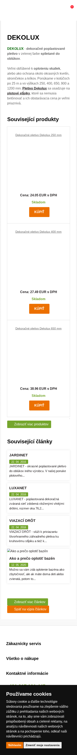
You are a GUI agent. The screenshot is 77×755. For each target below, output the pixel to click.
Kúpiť (39, 212)
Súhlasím (14, 745)
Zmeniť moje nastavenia (43, 745)
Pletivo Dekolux (34, 88)
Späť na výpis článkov (30, 609)
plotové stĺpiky (18, 93)
